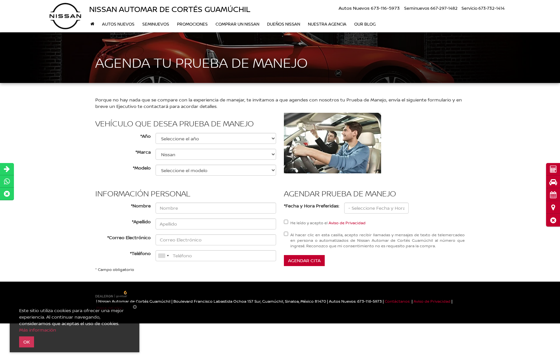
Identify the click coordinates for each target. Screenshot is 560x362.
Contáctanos (397, 301)
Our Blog (365, 24)
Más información (37, 330)
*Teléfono (140, 253)
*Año (145, 136)
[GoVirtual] (111, 294)
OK (26, 342)
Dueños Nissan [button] (283, 24)
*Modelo (142, 168)
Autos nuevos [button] (118, 24)
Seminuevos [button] (155, 24)
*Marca (143, 152)
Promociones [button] (192, 24)
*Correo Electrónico (129, 237)
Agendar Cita (304, 260)
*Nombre (141, 206)
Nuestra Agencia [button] (327, 24)
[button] (553, 220)
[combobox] (163, 256)
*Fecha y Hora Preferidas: (311, 206)
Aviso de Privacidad (347, 223)
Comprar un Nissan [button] (237, 24)
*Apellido (141, 221)
